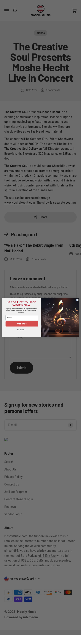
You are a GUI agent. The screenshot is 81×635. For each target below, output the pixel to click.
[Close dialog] (77, 300)
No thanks (21, 330)
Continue (21, 323)
